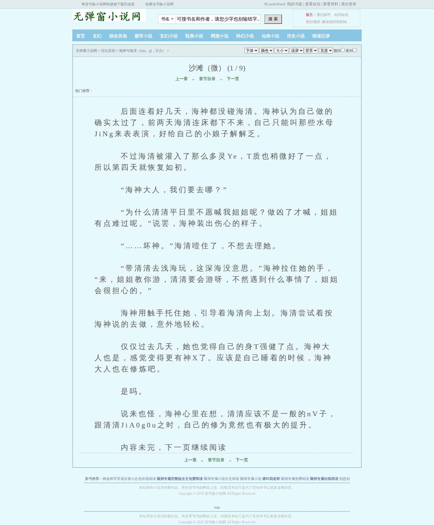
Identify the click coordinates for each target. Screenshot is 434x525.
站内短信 (341, 15)
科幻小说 (245, 36)
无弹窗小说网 (109, 17)
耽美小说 (194, 36)
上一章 (181, 79)
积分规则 (313, 22)
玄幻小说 (169, 36)
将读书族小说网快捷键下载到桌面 (108, 4)
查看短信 (312, 4)
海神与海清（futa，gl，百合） (142, 51)
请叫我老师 (271, 479)
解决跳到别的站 (334, 22)
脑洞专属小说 (250, 479)
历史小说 (296, 36)
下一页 (233, 79)
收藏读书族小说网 (159, 4)
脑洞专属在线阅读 (324, 479)
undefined (277, 4)
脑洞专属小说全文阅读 (221, 479)
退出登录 (348, 4)
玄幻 (97, 36)
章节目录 (207, 79)
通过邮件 (323, 15)
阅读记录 (321, 36)
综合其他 (118, 36)
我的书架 (294, 4)
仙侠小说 (270, 36)
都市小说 (143, 36)
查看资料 (330, 4)
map (217, 507)
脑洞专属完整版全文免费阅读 (180, 479)
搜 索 (273, 19)
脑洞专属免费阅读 (295, 479)
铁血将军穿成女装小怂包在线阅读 (129, 479)
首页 (80, 36)
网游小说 (220, 36)
